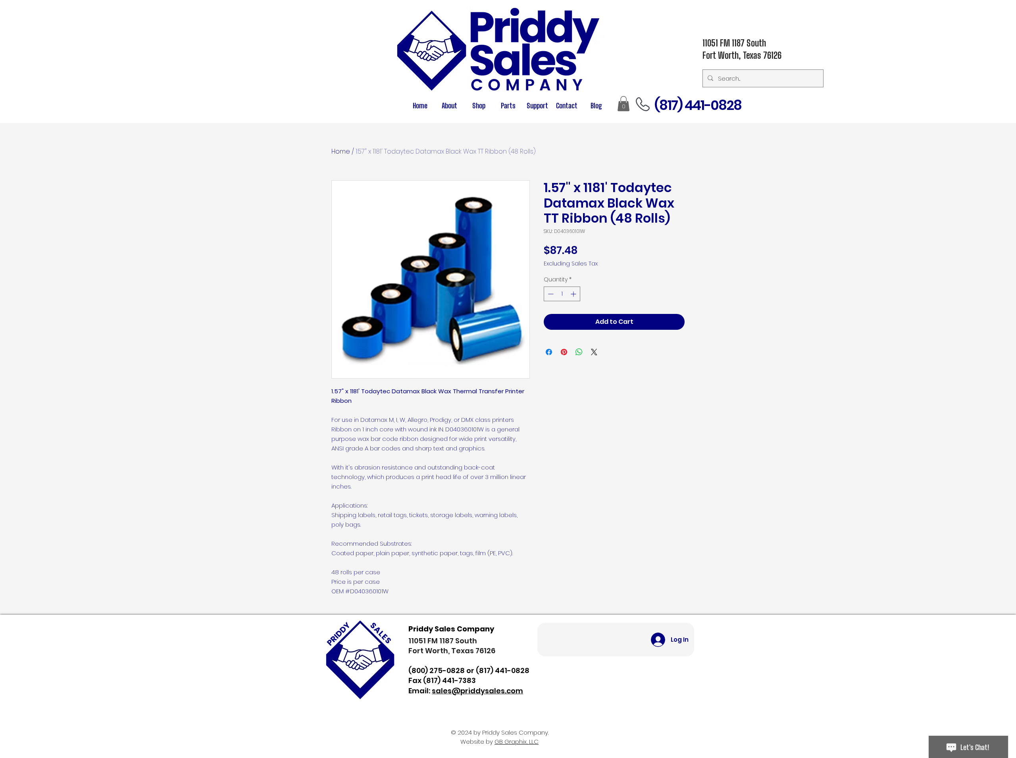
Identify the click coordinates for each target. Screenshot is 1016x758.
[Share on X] (594, 352)
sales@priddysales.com (477, 691)
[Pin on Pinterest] (564, 352)
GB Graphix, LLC (517, 741)
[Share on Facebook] (549, 352)
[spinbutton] (562, 294)
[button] (508, 106)
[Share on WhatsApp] (579, 352)
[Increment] (574, 294)
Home (340, 151)
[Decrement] (550, 294)
